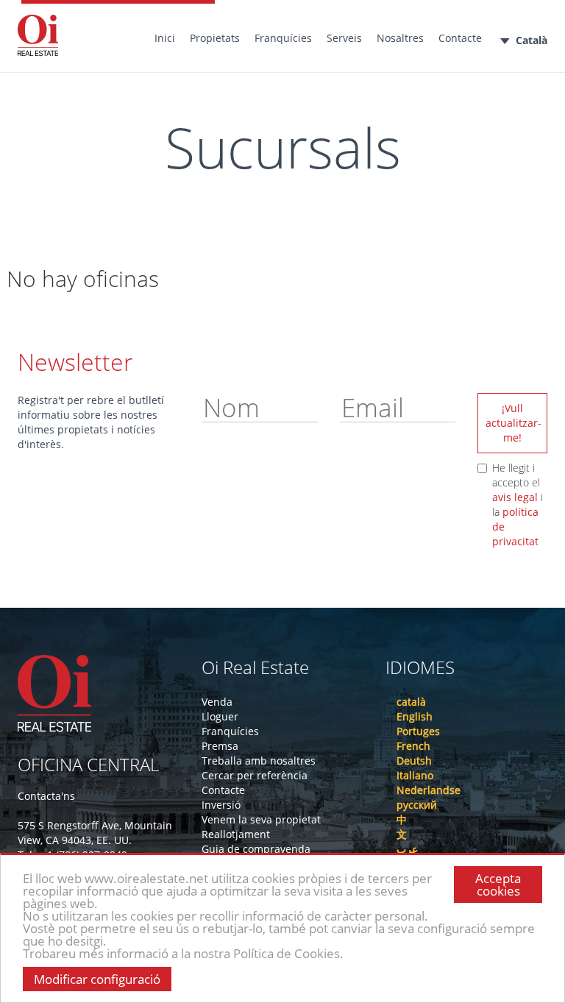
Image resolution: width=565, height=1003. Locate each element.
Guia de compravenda (256, 849)
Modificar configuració (97, 979)
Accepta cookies (498, 884)
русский (417, 805)
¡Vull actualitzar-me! (513, 422)
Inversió (221, 805)
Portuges (418, 731)
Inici (164, 38)
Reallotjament (236, 834)
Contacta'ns (46, 796)
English (415, 716)
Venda (217, 702)
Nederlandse (429, 790)
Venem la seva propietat (261, 819)
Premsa (220, 746)
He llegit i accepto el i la (517, 504)
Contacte (460, 38)
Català (531, 40)
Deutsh (414, 761)
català (411, 702)
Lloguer (220, 716)
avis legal (515, 497)
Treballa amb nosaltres (259, 761)
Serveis (344, 38)
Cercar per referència (255, 775)
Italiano (415, 775)
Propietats (215, 38)
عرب (407, 849)
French (413, 746)
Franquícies (283, 38)
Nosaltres (400, 38)
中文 (402, 826)
